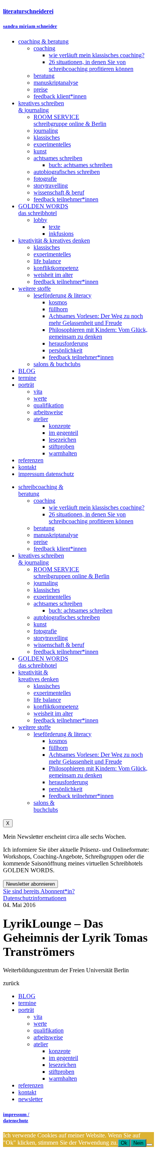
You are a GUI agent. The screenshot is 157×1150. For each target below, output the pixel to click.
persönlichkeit (65, 789)
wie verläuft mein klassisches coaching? (96, 507)
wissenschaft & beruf (59, 645)
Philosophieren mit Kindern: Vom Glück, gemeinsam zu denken (98, 771)
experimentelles (52, 596)
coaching (44, 500)
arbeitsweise (48, 1037)
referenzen (30, 1085)
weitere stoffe (34, 727)
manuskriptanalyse (56, 535)
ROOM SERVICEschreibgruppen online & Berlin (71, 572)
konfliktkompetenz (56, 706)
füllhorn (58, 748)
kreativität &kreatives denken (38, 675)
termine (27, 1003)
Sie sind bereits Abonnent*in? (39, 891)
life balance (47, 699)
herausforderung (68, 782)
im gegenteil (63, 1058)
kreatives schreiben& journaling (41, 559)
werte (40, 1023)
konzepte (59, 1051)
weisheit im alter (53, 713)
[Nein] (149, 1145)
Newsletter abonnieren (30, 884)
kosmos (58, 741)
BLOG (26, 996)
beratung (44, 528)
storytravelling (51, 638)
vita (38, 1016)
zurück (11, 983)
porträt (26, 1010)
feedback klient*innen (60, 548)
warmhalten (63, 1078)
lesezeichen (62, 1065)
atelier (41, 1044)
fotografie (45, 631)
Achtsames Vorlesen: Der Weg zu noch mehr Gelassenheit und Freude (96, 758)
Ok (124, 1143)
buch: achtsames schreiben (80, 610)
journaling (46, 583)
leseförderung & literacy (62, 734)
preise (41, 542)
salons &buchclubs (46, 806)
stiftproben (61, 1071)
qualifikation (49, 1030)
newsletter (30, 1099)
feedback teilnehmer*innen (66, 651)
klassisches (47, 590)
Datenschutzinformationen (34, 898)
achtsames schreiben (58, 603)
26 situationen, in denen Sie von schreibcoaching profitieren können (91, 517)
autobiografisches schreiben (67, 617)
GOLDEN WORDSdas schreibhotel (43, 662)
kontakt (27, 1092)
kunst (40, 624)
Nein (138, 1143)
